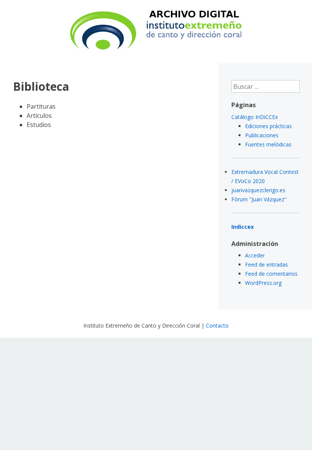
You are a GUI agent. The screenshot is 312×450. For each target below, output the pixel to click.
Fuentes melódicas (268, 144)
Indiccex (242, 226)
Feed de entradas (266, 264)
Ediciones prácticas (268, 126)
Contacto (217, 325)
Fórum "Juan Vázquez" (259, 199)
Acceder (255, 255)
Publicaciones (262, 135)
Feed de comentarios (271, 273)
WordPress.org (263, 282)
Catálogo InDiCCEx (254, 117)
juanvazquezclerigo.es (258, 190)
